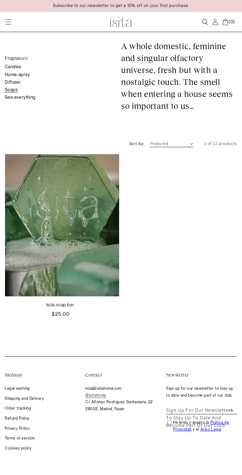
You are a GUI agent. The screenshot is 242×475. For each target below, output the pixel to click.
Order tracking (18, 408)
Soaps (11, 89)
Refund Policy (17, 418)
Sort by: (136, 143)
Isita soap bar (60, 304)
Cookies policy (18, 448)
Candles (13, 66)
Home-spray (17, 74)
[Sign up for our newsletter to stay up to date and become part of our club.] (230, 410)
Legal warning (17, 388)
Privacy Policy (17, 428)
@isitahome (95, 395)
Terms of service (20, 438)
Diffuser (13, 82)
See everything (20, 97)
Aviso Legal (211, 429)
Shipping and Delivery (24, 398)
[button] (8, 22)
